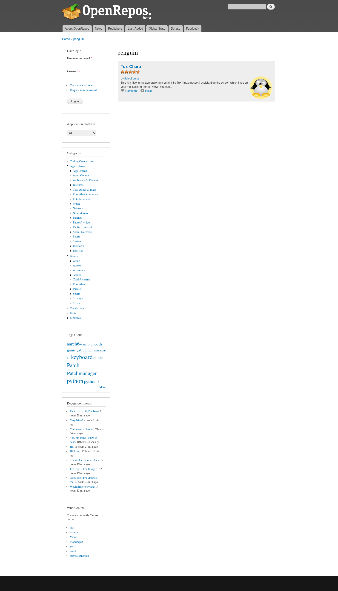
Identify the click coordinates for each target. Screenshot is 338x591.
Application (80, 171)
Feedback (192, 28)
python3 (91, 381)
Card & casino (81, 279)
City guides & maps (84, 190)
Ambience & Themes (85, 180)
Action (77, 265)
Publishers (115, 28)
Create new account (81, 85)
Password (73, 71)
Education (79, 284)
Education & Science (85, 194)
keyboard (82, 357)
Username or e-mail (79, 58)
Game (76, 261)
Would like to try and (82, 487)
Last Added (135, 28)
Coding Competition (82, 161)
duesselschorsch (79, 556)
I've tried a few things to (84, 469)
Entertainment (81, 199)
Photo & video (81, 222)
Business (78, 185)
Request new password (83, 90)
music (98, 357)
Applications (77, 166)
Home (66, 39)
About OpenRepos (77, 28)
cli (100, 344)
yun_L (73, 546)
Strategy (78, 298)
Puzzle (77, 289)
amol (73, 551)
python (75, 381)
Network (78, 208)
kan (72, 527)
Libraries (75, 318)
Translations (77, 308)
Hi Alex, (75, 451)
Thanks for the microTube (85, 460)
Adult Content (81, 175)
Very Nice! (76, 420)
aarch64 (74, 343)
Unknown (78, 246)
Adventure (79, 270)
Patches (77, 218)
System (77, 241)
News (98, 28)
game (71, 350)
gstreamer (85, 350)
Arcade (77, 275)
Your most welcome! (82, 429)
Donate (175, 28)
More (102, 387)
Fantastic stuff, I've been (84, 411)
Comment (131, 91)
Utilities (78, 251)
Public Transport (82, 227)
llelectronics (131, 78)
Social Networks (82, 232)
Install (148, 91)
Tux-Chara (131, 66)
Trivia (76, 303)
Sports (76, 236)
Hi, (72, 447)
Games (74, 256)
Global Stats (157, 28)
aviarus (74, 532)
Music (76, 204)
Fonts (73, 313)
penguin (78, 39)
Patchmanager (82, 373)
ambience (90, 344)
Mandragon (76, 542)
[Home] (107, 12)
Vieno (73, 537)
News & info (80, 213)
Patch (73, 365)
